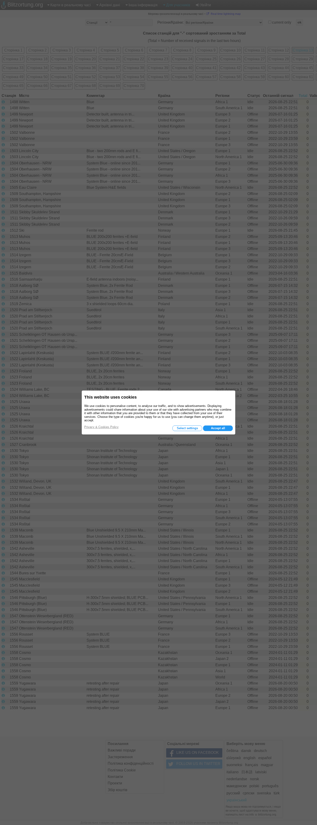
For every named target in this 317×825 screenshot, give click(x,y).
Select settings (187, 428)
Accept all (218, 428)
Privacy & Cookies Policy (101, 427)
